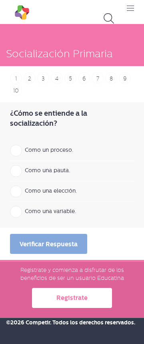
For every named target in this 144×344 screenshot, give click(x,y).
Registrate (72, 298)
